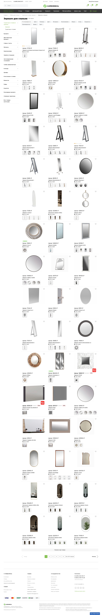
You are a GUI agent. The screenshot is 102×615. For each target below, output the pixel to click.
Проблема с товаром (31, 591)
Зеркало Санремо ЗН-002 (29, 440)
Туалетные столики (10, 29)
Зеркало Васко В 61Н (27, 115)
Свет (85, 11)
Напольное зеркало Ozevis (81, 505)
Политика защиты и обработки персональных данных (50, 607)
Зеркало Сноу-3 (26, 245)
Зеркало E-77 (77, 277)
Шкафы (6, 72)
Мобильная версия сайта (80, 591)
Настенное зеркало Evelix (55, 537)
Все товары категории (7, 100)
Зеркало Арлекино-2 (53, 375)
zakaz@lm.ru (81, 584)
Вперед (94, 556)
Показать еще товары (59, 549)
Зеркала (7, 27)
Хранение (56, 11)
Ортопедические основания (8, 59)
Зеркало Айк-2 (78, 212)
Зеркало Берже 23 (53, 50)
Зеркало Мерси (52, 310)
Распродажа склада (8, 589)
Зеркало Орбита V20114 (28, 277)
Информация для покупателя (10, 609)
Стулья (27, 11)
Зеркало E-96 (51, 440)
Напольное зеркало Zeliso (55, 212)
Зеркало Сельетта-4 (27, 310)
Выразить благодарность (32, 593)
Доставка (45, 1)
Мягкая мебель (66, 11)
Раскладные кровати (9, 92)
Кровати (47, 11)
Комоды (6, 68)
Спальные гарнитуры (9, 96)
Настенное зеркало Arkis (28, 537)
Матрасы (6, 47)
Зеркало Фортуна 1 (79, 180)
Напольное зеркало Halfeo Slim (30, 505)
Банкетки (6, 80)
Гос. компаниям (54, 585)
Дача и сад (77, 11)
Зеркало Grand (52, 277)
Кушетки (6, 88)
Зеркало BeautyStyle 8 (80, 147)
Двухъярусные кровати (8, 38)
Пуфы (5, 84)
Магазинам (53, 583)
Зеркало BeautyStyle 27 (54, 180)
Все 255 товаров (70, 556)
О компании (6, 576)
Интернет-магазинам (55, 589)
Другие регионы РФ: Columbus (8, 1)
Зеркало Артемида (53, 472)
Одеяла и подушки (9, 55)
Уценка (5, 591)
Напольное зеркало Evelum (55, 505)
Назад (25, 556)
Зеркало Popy (52, 407)
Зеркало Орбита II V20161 (80, 115)
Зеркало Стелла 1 (27, 212)
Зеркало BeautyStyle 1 (54, 147)
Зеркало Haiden (52, 245)
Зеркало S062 (52, 82)
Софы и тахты (8, 43)
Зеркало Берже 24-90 (80, 245)
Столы (20, 11)
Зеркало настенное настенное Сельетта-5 (33, 50)
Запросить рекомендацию (9, 583)
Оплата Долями (30, 587)
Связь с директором (31, 589)
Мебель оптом (54, 576)
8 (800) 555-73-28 (80, 577)
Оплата (51, 1)
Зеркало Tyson (78, 472)
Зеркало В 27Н (78, 50)
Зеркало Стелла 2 (27, 82)
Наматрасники (8, 51)
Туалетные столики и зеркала (10, 23)
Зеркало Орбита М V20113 (80, 407)
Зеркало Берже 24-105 (80, 82)
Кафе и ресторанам (55, 591)
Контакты (56, 1)
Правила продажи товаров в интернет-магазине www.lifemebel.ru (79, 607)
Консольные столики (9, 76)
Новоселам (53, 587)
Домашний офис (37, 11)
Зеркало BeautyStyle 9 (54, 342)
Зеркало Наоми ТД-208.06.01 (30, 407)
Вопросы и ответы (31, 583)
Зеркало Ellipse (26, 375)
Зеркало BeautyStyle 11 (28, 147)
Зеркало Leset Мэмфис (54, 115)
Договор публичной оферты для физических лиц (49, 609)
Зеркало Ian (77, 440)
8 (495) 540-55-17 (18, 1)
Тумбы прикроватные (10, 64)
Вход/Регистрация (93, 1)
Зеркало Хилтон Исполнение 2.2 (82, 342)
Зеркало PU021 (78, 375)
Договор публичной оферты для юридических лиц (78, 610)
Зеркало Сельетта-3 (79, 310)
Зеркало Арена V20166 (28, 472)
